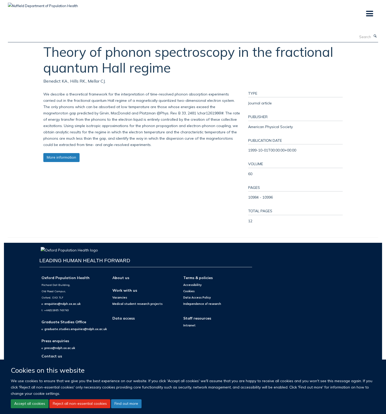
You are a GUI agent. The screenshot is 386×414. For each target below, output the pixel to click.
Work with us (124, 290)
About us (120, 277)
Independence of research (202, 304)
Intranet (189, 325)
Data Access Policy (197, 297)
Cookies (189, 291)
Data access (123, 318)
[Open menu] (369, 13)
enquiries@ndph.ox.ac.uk (62, 304)
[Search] (375, 36)
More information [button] (61, 157)
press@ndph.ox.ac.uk (59, 348)
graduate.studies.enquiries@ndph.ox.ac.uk (75, 329)
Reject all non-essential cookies (80, 403)
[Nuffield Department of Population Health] (43, 4)
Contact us (51, 356)
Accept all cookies (29, 403)
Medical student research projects (137, 304)
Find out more (126, 403)
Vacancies (119, 297)
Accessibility (192, 285)
